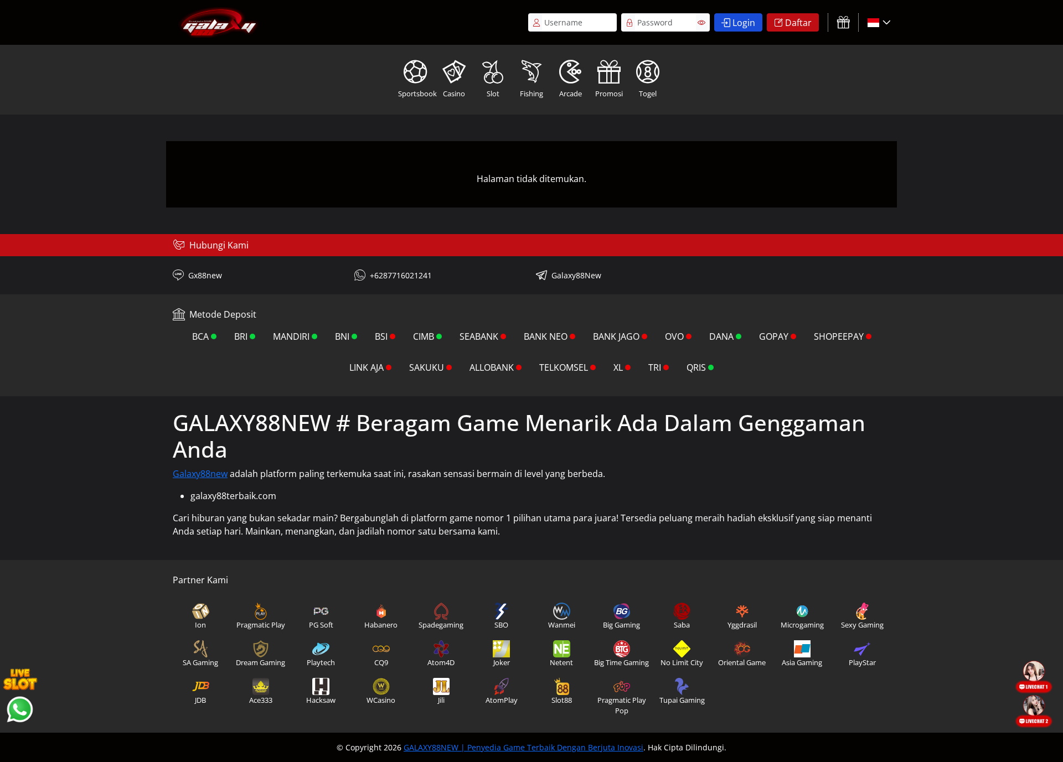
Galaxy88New (576, 275)
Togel (648, 94)
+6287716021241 (401, 275)
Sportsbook (416, 94)
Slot (493, 94)
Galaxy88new (200, 474)
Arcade (570, 94)
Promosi (609, 94)
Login (743, 23)
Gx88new (205, 275)
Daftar (798, 23)
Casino (454, 94)
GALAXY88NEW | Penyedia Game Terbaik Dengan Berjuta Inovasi (523, 747)
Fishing (531, 94)
